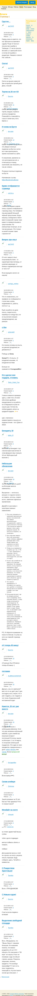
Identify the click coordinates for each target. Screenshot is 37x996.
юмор (27, 28)
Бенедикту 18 (7, 431)
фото (29, 32)
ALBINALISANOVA (14, 676)
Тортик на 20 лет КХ (10, 92)
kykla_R (10, 435)
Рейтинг (16, 7)
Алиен (32, 28)
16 (13, 658)
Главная (4, 7)
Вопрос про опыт (9, 240)
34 (13, 479)
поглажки (6, 671)
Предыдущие (5, 977)
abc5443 (11, 26)
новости (28, 34)
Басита (10, 96)
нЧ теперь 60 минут (10, 645)
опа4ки (28, 35)
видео (28, 40)
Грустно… (6, 21)
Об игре (10, 7)
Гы (32, 37)
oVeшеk (10, 814)
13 (13, 140)
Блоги (21, 7)
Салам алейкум (8, 782)
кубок (8, 749)
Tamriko (10, 875)
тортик (4, 752)
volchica (11, 193)
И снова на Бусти (9, 127)
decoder (10, 131)
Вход (32, 2)
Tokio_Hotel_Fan (14, 382)
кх (31, 25)
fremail (28, 25)
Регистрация (22, 2)
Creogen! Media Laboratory (17, 993)
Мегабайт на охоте (10, 810)
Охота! (5, 63)
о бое (4, 327)
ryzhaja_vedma (13, 284)
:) (26, 32)
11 (13, 105)
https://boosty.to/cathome (10, 180)
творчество (10, 827)
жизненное (29, 39)
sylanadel (11, 332)
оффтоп (28, 27)
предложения (30, 30)
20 (13, 684)
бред (32, 40)
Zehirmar (11, 786)
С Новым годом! (9, 894)
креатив (28, 37)
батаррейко (12, 762)
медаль (13, 749)
